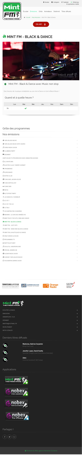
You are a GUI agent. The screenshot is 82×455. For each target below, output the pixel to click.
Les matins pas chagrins (13, 211)
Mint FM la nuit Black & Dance (15, 232)
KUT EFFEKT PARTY (10, 193)
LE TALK (6, 207)
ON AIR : (39, 24)
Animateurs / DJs (9, 317)
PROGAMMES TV (9, 239)
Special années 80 (10, 250)
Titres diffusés (66, 11)
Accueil (18, 11)
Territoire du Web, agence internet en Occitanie (41, 451)
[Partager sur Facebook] (5, 437)
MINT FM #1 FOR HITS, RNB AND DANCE (16, 218)
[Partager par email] (14, 437)
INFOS (6, 190)
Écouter (25, 11)
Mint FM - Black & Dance (12, 222)
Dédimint (57, 11)
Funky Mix (7, 186)
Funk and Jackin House (12, 179)
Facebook (65, 2)
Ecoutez (47, 2)
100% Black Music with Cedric (14, 144)
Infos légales (8, 330)
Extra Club (8, 176)
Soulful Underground (12, 246)
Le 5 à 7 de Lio (9, 204)
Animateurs (48, 11)
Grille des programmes (16, 128)
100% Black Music (10, 140)
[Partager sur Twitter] (9, 437)
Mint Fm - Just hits (10, 225)
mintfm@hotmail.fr (10, 323)
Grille (40, 11)
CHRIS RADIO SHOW (10, 147)
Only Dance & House (11, 236)
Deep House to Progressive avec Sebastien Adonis (20, 158)
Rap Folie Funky (9, 243)
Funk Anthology (10, 183)
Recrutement (7, 327)
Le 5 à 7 (6, 200)
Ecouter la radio (9, 310)
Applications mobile (73, 4)
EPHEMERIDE (8, 168)
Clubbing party (9, 151)
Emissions (6, 313)
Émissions (33, 11)
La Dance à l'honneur (12, 197)
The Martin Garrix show (13, 260)
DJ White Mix (8, 161)
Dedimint (7, 154)
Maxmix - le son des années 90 (15, 214)
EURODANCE (8, 172)
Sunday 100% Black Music (13, 257)
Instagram (56, 2)
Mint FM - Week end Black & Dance (16, 229)
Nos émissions (36, 17)
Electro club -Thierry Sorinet (14, 165)
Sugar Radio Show (11, 253)
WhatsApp (76, 2)
